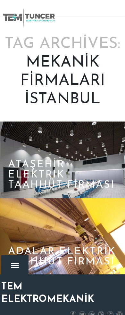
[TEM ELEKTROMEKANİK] (29, 18)
